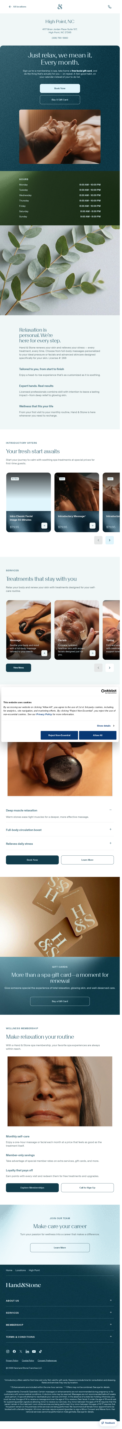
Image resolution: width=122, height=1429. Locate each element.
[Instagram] (8, 1351)
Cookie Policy (28, 1360)
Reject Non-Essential (59, 735)
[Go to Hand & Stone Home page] (60, 6)
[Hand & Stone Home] (19, 1285)
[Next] (109, 540)
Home (9, 1270)
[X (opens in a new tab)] (21, 1351)
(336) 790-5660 (60, 37)
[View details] (44, 526)
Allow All (97, 735)
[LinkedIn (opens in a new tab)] (27, 1351)
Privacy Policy (12, 1360)
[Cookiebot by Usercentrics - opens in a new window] (103, 691)
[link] (28, 502)
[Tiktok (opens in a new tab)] (40, 1351)
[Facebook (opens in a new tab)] (14, 1351)
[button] (60, 809)
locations (20, 1270)
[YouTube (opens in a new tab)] (34, 1351)
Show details (104, 725)
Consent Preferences (47, 1360)
